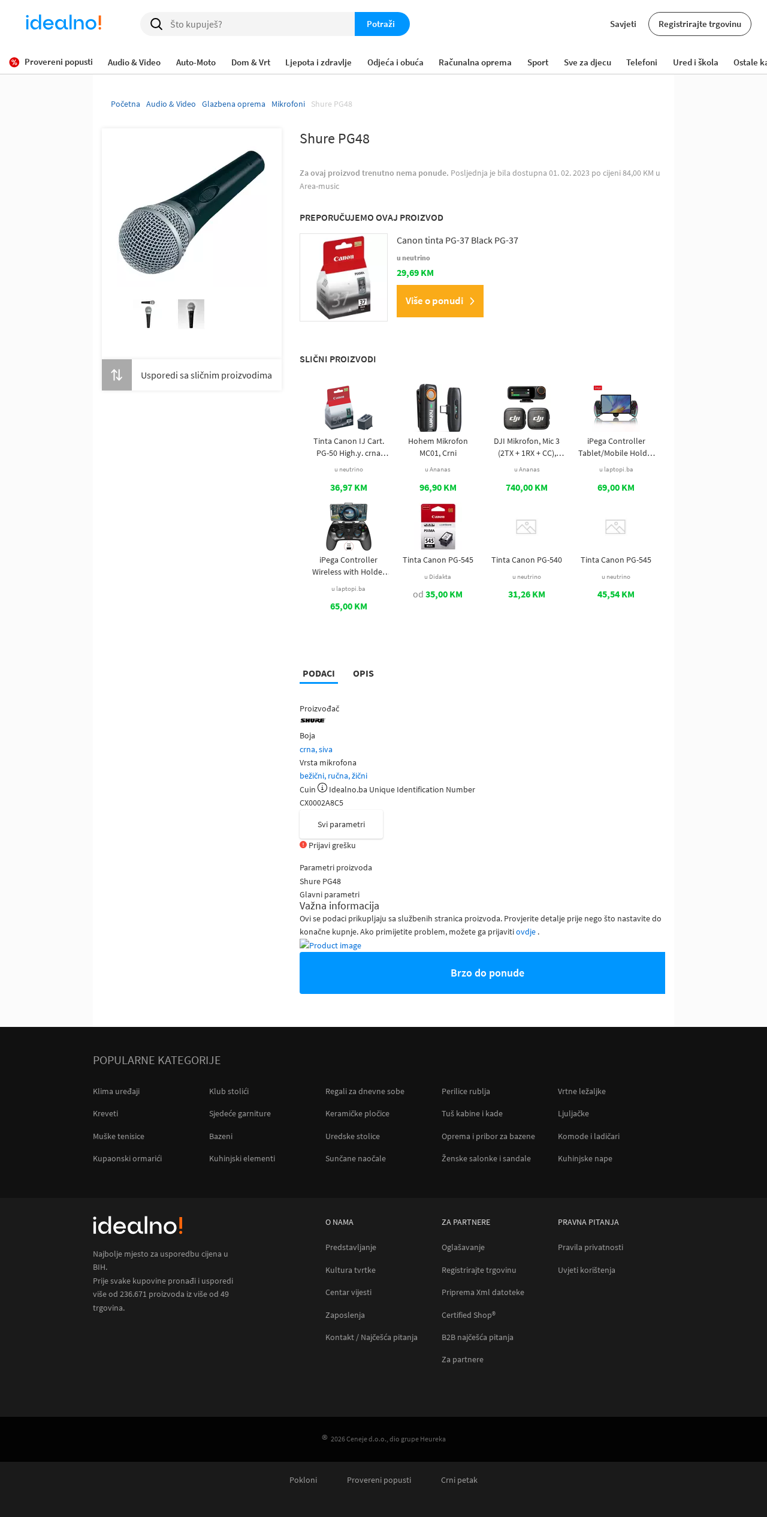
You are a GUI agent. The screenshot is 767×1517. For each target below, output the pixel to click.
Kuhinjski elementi (242, 1158)
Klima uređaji (116, 1091)
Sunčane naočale (355, 1158)
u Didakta (437, 576)
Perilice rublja (466, 1091)
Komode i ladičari (589, 1136)
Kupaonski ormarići (127, 1158)
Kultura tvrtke (350, 1270)
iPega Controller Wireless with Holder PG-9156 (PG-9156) (348, 566)
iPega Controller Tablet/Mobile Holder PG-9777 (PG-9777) (616, 447)
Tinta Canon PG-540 (526, 559)
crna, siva (316, 749)
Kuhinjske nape (585, 1158)
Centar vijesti (348, 1292)
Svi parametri (341, 824)
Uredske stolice (352, 1136)
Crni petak (459, 1480)
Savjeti (623, 23)
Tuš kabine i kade (472, 1113)
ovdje (526, 931)
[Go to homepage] (63, 24)
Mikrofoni (288, 103)
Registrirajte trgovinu (700, 23)
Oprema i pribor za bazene (488, 1136)
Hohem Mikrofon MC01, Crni (438, 446)
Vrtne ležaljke (582, 1091)
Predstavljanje (350, 1247)
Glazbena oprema (233, 103)
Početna (125, 103)
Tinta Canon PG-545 (438, 559)
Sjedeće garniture (240, 1113)
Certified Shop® (469, 1315)
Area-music (319, 186)
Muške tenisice (118, 1136)
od (438, 594)
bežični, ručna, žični (333, 775)
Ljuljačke (573, 1113)
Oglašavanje (463, 1247)
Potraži (381, 23)
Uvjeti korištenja (586, 1270)
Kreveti (105, 1113)
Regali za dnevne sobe (364, 1091)
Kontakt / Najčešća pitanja (371, 1337)
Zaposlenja (345, 1315)
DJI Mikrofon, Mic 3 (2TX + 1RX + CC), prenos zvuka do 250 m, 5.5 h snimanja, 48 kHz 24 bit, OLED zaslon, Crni (527, 447)
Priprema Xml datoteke (483, 1292)
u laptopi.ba (616, 469)
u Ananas (438, 469)
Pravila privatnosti (590, 1247)
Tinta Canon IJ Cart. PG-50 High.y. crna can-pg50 (348, 447)
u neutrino (348, 469)
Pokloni (303, 1480)
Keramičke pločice (357, 1113)
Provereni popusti (379, 1480)
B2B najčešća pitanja (478, 1337)
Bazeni (220, 1136)
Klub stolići (229, 1091)
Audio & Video (171, 103)
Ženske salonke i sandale (486, 1158)
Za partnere (463, 1359)
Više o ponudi (434, 300)
